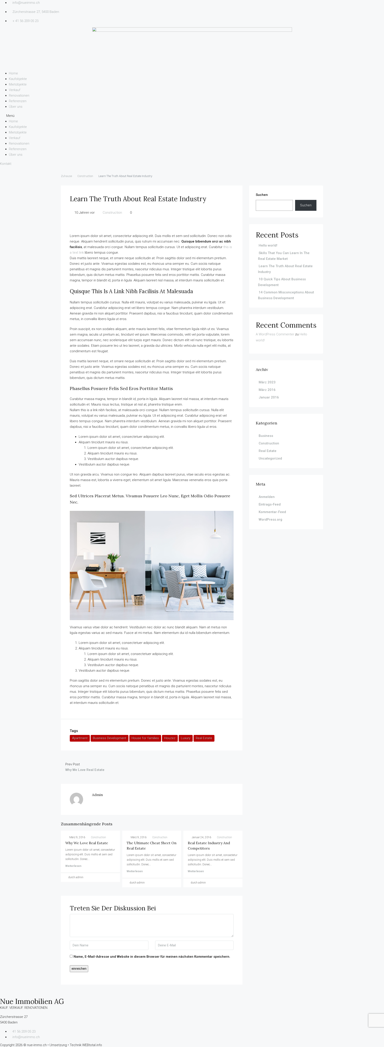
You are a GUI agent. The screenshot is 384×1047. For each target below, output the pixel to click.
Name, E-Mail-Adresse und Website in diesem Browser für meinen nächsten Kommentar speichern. (152, 957)
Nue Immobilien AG (32, 1001)
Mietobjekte (18, 84)
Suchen (262, 195)
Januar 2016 (269, 397)
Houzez (170, 738)
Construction (85, 176)
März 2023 (267, 382)
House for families (145, 738)
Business (266, 436)
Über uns (15, 107)
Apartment (80, 738)
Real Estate (204, 738)
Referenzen (17, 101)
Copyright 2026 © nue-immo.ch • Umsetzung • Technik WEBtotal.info (51, 1045)
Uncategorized (270, 458)
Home (13, 73)
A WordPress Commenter (275, 334)
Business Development (109, 738)
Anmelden (267, 497)
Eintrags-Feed (270, 504)
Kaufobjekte (18, 79)
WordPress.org (270, 520)
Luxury (185, 738)
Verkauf (14, 90)
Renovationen (19, 96)
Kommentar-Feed (272, 512)
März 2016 (267, 390)
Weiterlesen (73, 866)
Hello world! (268, 245)
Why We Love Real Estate (86, 843)
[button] (192, 116)
